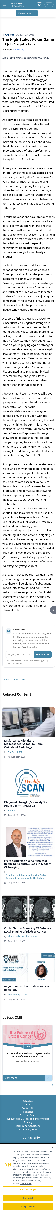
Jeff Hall (11, 810)
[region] (28, 1177)
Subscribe (41, 654)
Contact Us (28, 1108)
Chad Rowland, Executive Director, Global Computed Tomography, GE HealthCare (25, 876)
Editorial (28, 1111)
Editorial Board (28, 1115)
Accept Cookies (28, 1206)
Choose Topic (24, 13)
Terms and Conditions (28, 1126)
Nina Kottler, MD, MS (18, 994)
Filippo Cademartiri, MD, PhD (22, 936)
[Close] (52, 1147)
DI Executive (19, 679)
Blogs (6, 679)
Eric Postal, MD (15, 752)
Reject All (28, 1198)
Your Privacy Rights (28, 1129)
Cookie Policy (26, 1183)
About (28, 1104)
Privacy (28, 1122)
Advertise (28, 1101)
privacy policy (16, 663)
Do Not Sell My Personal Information (28, 1118)
